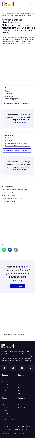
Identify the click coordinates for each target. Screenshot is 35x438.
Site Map (4, 394)
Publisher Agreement (22, 429)
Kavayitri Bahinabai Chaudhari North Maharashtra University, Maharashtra (18, 14)
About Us (4, 382)
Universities (10, 14)
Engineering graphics (12, 99)
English (7, 91)
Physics (7, 138)
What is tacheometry (8, 192)
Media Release (5, 391)
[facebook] (10, 250)
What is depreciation (8, 201)
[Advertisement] (17, 65)
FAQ (19, 405)
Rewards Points (6, 388)
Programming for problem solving (16, 143)
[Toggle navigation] (31, 4)
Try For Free (17, 286)
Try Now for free (18, 122)
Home (3, 14)
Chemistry (8, 93)
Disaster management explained (12, 198)
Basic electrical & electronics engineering (18, 146)
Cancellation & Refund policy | (23, 426)
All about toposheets (8, 195)
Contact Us (21, 402)
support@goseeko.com (26, 408)
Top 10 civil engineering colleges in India (14, 189)
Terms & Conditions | (9, 426)
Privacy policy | (11, 429)
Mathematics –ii (10, 140)
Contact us (21, 334)
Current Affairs (5, 385)
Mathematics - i (10, 96)
